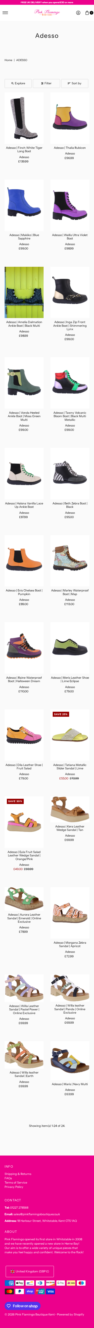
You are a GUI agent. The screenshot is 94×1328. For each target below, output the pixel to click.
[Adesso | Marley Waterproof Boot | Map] (69, 561)
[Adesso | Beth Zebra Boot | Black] (69, 473)
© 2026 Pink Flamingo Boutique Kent (30, 1314)
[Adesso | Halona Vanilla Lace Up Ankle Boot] (24, 473)
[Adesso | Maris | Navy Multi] (69, 1060)
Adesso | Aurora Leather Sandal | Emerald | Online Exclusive (24, 918)
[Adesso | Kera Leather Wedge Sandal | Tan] (69, 809)
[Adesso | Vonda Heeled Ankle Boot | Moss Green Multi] (24, 383)
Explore (20, 83)
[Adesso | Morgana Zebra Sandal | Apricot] (69, 913)
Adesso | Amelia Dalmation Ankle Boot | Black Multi (24, 323)
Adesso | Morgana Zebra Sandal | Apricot (70, 944)
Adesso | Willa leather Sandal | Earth (24, 1074)
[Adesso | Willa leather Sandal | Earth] (24, 1055)
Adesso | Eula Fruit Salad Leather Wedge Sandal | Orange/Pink (24, 855)
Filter (48, 83)
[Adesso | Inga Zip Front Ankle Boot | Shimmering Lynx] (69, 292)
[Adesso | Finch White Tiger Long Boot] (24, 118)
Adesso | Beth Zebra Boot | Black (69, 505)
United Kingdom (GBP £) (32, 1271)
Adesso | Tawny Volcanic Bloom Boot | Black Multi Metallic (69, 416)
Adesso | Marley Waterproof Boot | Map (70, 592)
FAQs (8, 1178)
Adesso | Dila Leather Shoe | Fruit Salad (24, 766)
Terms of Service (16, 1182)
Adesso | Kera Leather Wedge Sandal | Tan (69, 828)
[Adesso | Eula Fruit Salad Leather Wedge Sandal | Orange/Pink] (24, 822)
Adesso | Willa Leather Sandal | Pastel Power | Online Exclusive (24, 1009)
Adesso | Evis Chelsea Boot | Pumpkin (24, 592)
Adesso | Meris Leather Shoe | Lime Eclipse (70, 679)
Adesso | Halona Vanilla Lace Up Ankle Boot (24, 505)
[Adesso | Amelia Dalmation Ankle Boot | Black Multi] (24, 292)
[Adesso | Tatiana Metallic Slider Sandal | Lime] (69, 735)
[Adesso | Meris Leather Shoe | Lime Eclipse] (69, 648)
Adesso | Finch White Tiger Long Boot (24, 149)
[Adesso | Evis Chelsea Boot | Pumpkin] (24, 561)
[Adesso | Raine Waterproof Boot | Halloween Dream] (24, 648)
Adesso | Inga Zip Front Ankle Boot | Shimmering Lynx (70, 325)
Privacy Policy (14, 1187)
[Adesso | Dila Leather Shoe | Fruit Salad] (24, 735)
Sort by (76, 83)
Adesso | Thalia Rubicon (70, 147)
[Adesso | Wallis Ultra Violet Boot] (69, 205)
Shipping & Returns (18, 1174)
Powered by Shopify (70, 1314)
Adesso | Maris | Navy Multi (70, 1084)
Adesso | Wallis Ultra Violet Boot (70, 236)
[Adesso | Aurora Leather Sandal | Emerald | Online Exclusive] (24, 899)
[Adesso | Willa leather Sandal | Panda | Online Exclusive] (69, 988)
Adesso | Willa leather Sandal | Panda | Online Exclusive (69, 1009)
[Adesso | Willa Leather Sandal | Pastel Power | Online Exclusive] (24, 988)
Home (8, 60)
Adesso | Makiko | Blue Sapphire (24, 236)
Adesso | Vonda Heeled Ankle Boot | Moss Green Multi (24, 416)
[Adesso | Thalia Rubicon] (69, 118)
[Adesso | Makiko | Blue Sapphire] (24, 205)
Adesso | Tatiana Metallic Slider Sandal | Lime (69, 766)
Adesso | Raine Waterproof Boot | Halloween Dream (24, 679)
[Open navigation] (5, 12)
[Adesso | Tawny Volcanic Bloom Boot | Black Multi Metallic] (69, 383)
